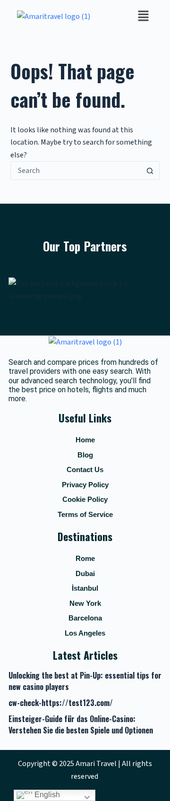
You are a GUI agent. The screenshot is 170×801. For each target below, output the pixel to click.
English (46, 795)
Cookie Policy (85, 499)
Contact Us (85, 469)
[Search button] (149, 170)
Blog (85, 455)
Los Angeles (85, 633)
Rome (85, 558)
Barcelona (85, 618)
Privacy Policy (85, 485)
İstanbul (85, 588)
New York (85, 603)
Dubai (85, 573)
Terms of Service (85, 514)
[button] (143, 16)
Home (85, 440)
